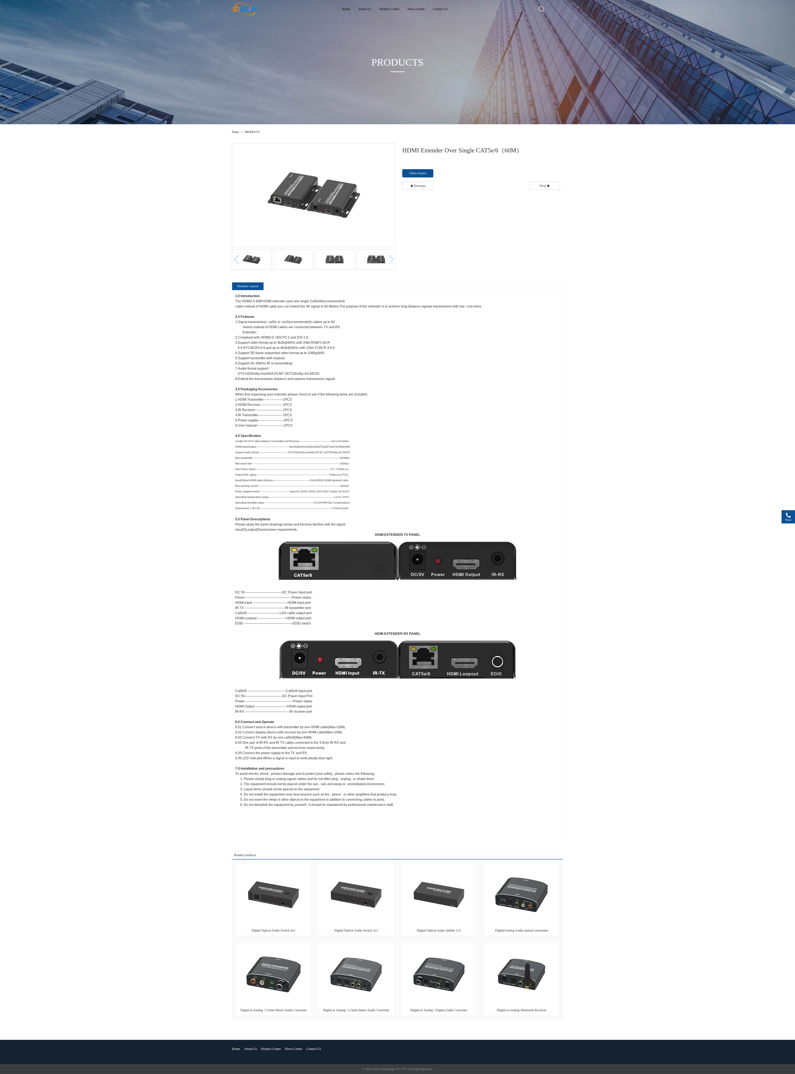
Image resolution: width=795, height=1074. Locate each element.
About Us (364, 9)
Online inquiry (417, 173)
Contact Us (440, 9)
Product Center (389, 9)
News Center (416, 9)
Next (543, 186)
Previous (419, 186)
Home (346, 9)
